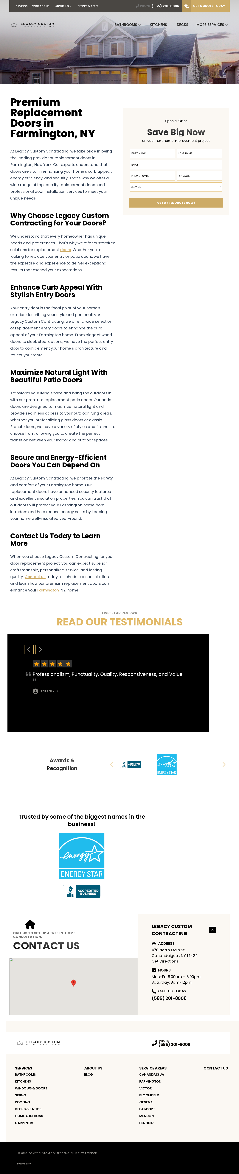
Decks (182, 24)
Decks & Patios (28, 1109)
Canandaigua (151, 1074)
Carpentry (24, 1122)
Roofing (22, 1102)
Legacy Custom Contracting (172, 930)
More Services (210, 24)
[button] (73, 983)
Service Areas (153, 1068)
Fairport (147, 1109)
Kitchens (158, 24)
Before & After (88, 6)
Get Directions (165, 961)
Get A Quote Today (209, 6)
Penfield (146, 1122)
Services (23, 1068)
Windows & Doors (31, 1088)
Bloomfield (149, 1095)
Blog (88, 1074)
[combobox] (176, 187)
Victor (145, 1088)
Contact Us (40, 6)
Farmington (150, 1081)
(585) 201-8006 (169, 998)
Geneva (146, 1102)
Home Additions (29, 1116)
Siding (20, 1095)
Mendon (146, 1116)
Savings (21, 6)
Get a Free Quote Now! (176, 203)
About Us (62, 6)
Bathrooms (125, 24)
